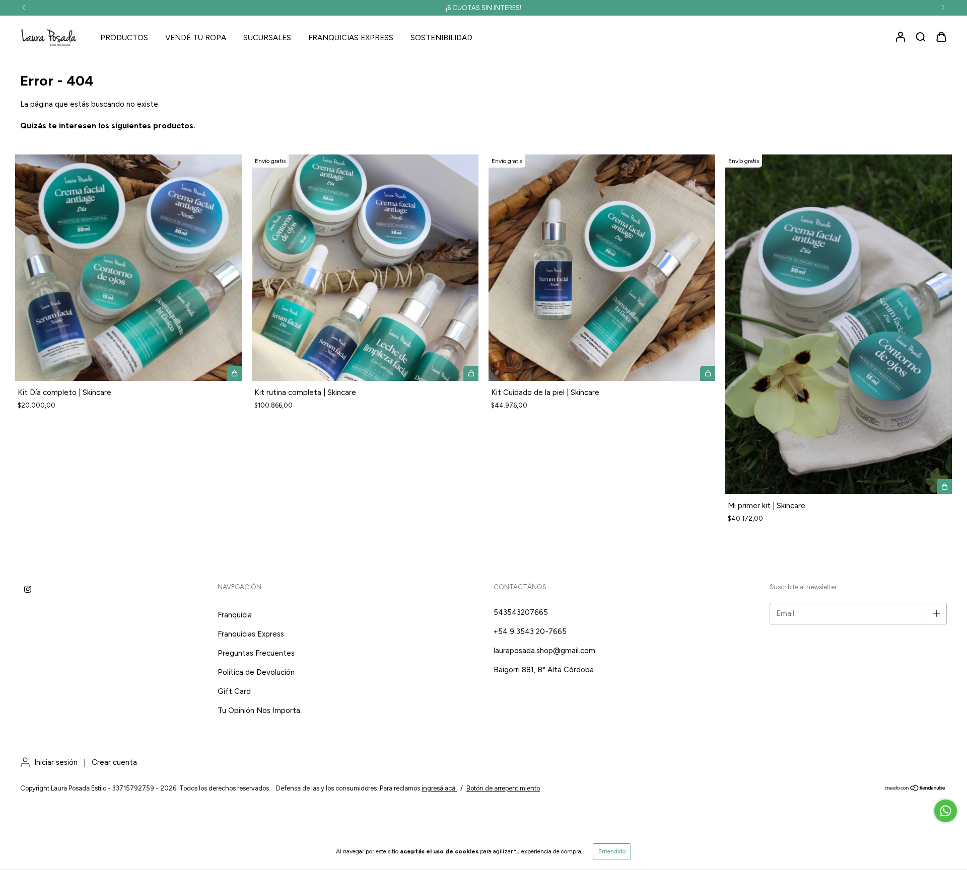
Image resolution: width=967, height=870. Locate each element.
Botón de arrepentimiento (503, 788)
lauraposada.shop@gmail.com (544, 650)
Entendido (612, 851)
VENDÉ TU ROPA (195, 37)
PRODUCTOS (124, 37)
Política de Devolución (256, 672)
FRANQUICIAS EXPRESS (350, 37)
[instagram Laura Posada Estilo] (27, 589)
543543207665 (521, 612)
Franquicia (235, 614)
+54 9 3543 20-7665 (530, 631)
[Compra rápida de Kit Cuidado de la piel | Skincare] (707, 373)
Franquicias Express (251, 634)
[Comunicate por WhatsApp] (945, 811)
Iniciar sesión (56, 762)
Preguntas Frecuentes (256, 653)
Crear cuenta (114, 762)
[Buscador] (921, 37)
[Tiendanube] (915, 789)
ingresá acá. (439, 788)
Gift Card (234, 691)
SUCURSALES (267, 37)
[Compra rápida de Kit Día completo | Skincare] (234, 373)
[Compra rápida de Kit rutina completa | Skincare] (470, 373)
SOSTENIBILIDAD (441, 37)
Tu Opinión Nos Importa (259, 710)
